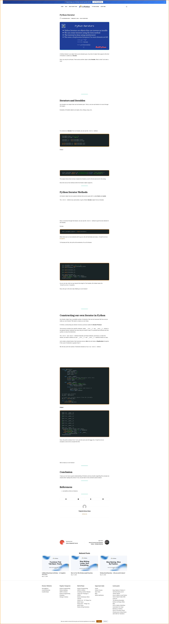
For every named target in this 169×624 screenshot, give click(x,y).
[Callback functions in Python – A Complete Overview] (55, 563)
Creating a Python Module (83, 591)
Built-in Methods (84, 18)
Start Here (103, 6)
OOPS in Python (64, 591)
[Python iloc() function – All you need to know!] (113, 563)
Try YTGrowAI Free (97, 2)
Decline (105, 621)
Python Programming (65, 588)
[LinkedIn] (103, 499)
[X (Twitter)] (78, 499)
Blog (66, 6)
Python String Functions (83, 607)
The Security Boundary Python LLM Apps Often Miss (119, 602)
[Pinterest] (91, 499)
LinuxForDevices (46, 590)
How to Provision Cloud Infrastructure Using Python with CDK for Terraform (119, 612)
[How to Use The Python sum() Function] (84, 563)
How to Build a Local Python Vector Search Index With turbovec (120, 597)
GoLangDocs (45, 588)
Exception (62, 238)
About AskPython (73, 6)
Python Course (95, 6)
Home (62, 6)
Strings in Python (64, 597)
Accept (99, 621)
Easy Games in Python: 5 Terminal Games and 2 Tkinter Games (119, 591)
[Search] (126, 6)
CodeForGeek (45, 591)
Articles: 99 (84, 514)
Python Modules (64, 590)
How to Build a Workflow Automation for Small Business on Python (119, 607)
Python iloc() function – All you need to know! (112, 573)
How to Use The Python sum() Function (82, 573)
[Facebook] (66, 499)
